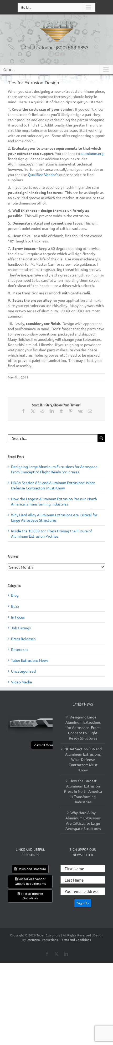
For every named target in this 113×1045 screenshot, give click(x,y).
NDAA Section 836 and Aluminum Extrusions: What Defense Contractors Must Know (83, 759)
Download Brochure (31, 869)
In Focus (18, 617)
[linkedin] (58, 54)
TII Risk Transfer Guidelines (31, 896)
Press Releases (23, 638)
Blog (15, 595)
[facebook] (50, 54)
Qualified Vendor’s (43, 174)
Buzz (15, 606)
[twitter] (54, 54)
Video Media (21, 681)
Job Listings (21, 627)
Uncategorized (23, 671)
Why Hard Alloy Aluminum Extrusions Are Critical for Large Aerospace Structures (83, 820)
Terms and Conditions (75, 939)
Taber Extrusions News (29, 660)
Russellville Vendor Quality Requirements (30, 881)
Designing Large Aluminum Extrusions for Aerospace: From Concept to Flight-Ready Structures (83, 727)
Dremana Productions (42, 939)
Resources (19, 649)
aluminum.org (92, 153)
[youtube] (63, 54)
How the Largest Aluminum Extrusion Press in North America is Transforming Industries (83, 791)
